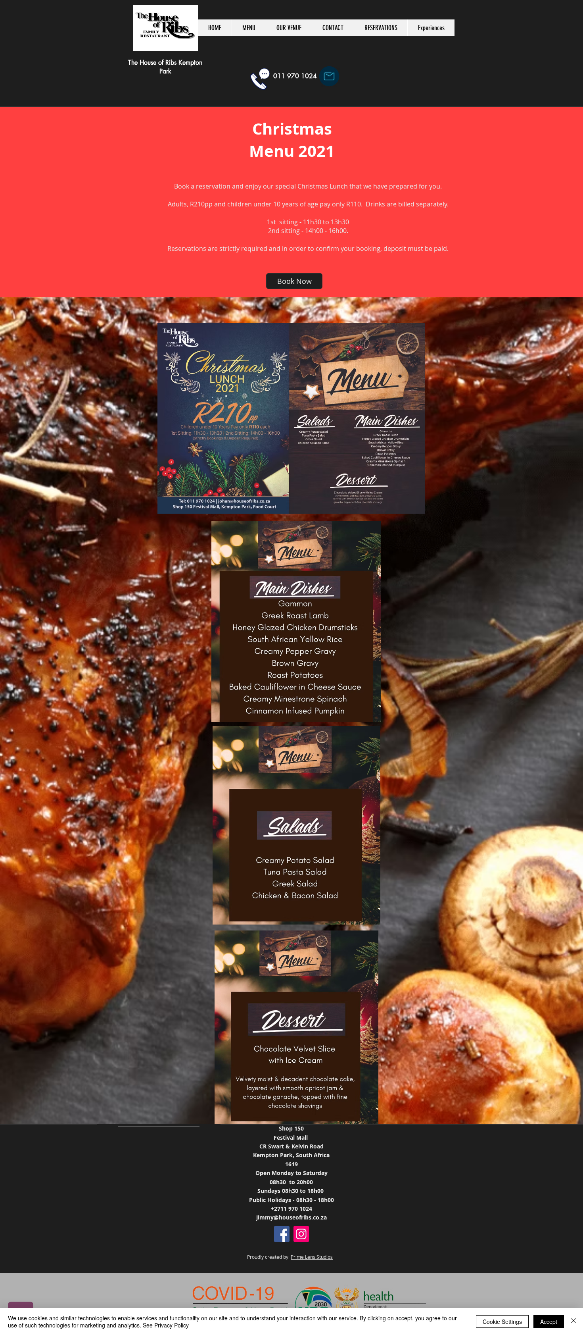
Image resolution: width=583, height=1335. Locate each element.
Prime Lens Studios (312, 1257)
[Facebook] (282, 1234)
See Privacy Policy (166, 1325)
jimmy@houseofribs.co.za (291, 1217)
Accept (548, 1321)
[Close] (573, 1321)
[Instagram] (301, 1234)
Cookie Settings (502, 1321)
